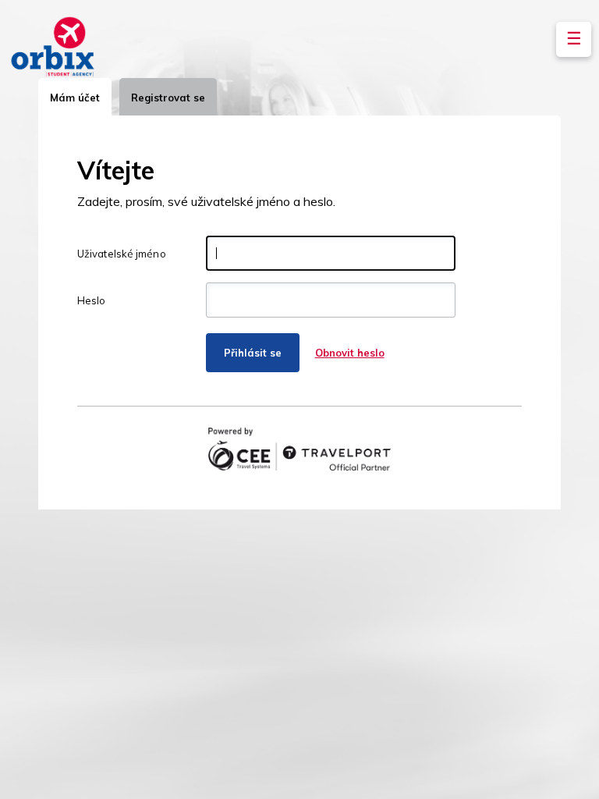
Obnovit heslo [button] (350, 352)
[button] (573, 39)
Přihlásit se (253, 352)
